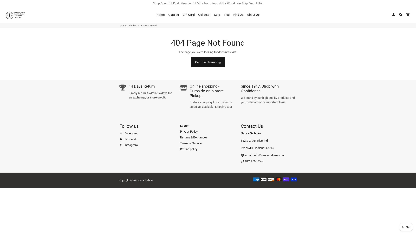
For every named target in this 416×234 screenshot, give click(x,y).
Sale (217, 14)
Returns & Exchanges (193, 137)
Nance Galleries (127, 25)
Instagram (131, 145)
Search (184, 125)
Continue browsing (208, 62)
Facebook (130, 133)
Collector (204, 14)
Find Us (238, 14)
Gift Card (189, 14)
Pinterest (130, 139)
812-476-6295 (253, 161)
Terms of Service (191, 143)
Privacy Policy (189, 131)
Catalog (173, 14)
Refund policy (188, 149)
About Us (253, 14)
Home (160, 14)
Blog (227, 14)
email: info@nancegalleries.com (265, 155)
